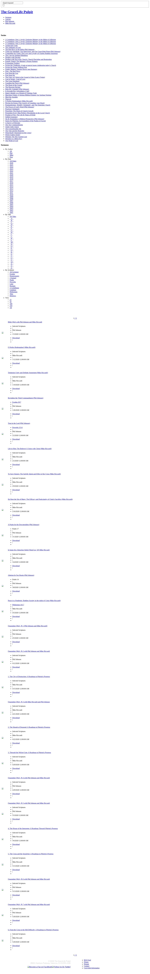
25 (10, 300)
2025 (11, 165)
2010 (11, 195)
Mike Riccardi (10, 23)
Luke (11, 284)
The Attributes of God (13, 47)
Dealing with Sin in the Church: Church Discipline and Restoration (28, 59)
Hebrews (13, 296)
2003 (11, 209)
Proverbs (13, 282)
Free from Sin (10, 75)
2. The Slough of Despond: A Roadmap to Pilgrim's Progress (29, 727)
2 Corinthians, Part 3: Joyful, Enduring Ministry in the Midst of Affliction (30, 43)
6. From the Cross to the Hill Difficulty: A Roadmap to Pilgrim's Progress (33, 930)
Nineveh (8, 99)
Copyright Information (91, 968)
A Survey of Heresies (12, 123)
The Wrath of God (11, 141)
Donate (86, 964)
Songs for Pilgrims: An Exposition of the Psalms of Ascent (25, 121)
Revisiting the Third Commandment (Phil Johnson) (25, 398)
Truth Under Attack (12, 127)
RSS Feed (87, 960)
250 (11, 306)
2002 (11, 211)
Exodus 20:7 (16, 402)
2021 (11, 173)
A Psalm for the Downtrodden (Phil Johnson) (23, 525)
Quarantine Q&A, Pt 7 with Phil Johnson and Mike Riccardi (29, 904)
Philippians (13, 292)
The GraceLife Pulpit (17, 12)
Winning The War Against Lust (16, 137)
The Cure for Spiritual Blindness (16, 55)
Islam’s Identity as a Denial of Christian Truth (21, 93)
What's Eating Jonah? (12, 135)
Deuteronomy (14, 276)
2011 (11, 193)
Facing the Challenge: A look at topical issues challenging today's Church (30, 65)
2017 (11, 181)
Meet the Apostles (11, 97)
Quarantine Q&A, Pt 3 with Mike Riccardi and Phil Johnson (29, 702)
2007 (11, 201)
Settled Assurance (11, 117)
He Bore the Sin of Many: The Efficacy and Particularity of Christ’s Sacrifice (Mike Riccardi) (40, 499)
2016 (11, 183)
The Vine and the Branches (14, 131)
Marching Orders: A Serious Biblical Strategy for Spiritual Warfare (28, 95)
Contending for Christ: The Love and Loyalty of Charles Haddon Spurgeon (31, 53)
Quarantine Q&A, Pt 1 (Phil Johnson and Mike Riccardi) (27, 626)
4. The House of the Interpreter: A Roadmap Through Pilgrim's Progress (33, 828)
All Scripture (14, 272)
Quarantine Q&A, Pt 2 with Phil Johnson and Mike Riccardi (29, 651)
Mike (11, 155)
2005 (11, 205)
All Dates (13, 161)
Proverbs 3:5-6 (17, 427)
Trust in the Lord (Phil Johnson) (19, 423)
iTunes (86, 962)
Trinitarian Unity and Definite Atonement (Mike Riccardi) (28, 373)
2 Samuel (13, 278)
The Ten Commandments (14, 125)
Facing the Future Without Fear (16, 67)
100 (11, 304)
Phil (11, 153)
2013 (11, 189)
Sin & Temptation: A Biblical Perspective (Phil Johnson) (24, 119)
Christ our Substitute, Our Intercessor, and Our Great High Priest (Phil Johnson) (32, 51)
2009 (11, 197)
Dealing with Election (12, 57)
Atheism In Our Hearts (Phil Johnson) (21, 575)
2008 (11, 199)
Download (16, 338)
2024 (11, 167)
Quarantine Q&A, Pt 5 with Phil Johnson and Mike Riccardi (29, 803)
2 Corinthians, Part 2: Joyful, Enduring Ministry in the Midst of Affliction (30, 42)
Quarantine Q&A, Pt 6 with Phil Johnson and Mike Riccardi (29, 879)
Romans (12, 286)
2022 (11, 171)
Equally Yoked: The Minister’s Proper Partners (21, 61)
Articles (8, 19)
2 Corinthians (14, 288)
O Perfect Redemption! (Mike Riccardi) (19, 101)
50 (10, 302)
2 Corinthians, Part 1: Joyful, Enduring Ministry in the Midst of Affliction (30, 40)
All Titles (13, 216)
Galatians (13, 290)
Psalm (12, 280)
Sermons (8, 17)
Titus (11, 294)
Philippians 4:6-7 (18, 605)
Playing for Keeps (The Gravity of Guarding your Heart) (25, 103)
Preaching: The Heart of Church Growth (19, 111)
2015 (11, 185)
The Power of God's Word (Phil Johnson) (19, 107)
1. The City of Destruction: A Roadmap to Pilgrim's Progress (29, 676)
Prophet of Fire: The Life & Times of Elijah (20, 115)
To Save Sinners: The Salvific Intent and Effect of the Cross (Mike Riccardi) (34, 474)
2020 (11, 175)
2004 (11, 207)
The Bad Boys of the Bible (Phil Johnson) (19, 49)
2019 (11, 177)
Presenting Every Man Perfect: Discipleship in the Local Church (27, 113)
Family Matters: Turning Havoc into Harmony (21, 69)
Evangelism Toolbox (12, 63)
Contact (86, 966)
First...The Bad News (12, 71)
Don (11, 157)
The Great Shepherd (12, 81)
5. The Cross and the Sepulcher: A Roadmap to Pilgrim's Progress (30, 854)
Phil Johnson (9, 21)
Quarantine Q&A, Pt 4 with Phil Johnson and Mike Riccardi (29, 778)
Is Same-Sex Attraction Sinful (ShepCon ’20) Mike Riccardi (29, 550)
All (11, 151)
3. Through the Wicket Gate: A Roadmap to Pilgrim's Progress (29, 752)
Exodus (12, 274)
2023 (11, 169)
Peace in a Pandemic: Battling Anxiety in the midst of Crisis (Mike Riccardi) (34, 601)
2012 (11, 191)
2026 (11, 163)
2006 (11, 203)
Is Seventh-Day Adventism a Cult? (17, 91)
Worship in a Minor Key (13, 139)
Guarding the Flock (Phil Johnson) (17, 83)
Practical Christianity (12, 109)
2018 (11, 179)
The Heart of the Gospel (13, 85)
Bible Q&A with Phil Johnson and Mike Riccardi (25, 322)
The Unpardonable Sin (13, 129)
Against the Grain (11, 45)
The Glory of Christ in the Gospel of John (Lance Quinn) (25, 77)
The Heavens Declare (12, 87)
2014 (11, 187)
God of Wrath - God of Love (15, 79)
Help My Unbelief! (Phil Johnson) (17, 89)
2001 (11, 212)
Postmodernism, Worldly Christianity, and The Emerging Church (27, 105)
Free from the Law (11, 73)
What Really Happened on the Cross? (18, 133)
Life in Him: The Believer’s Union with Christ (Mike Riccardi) (30, 449)
